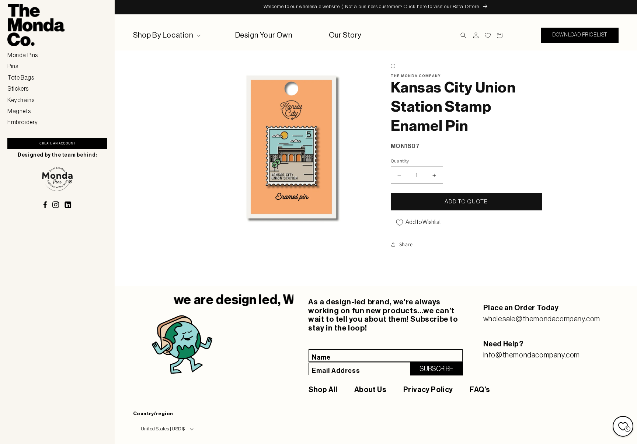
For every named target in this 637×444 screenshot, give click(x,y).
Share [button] (406, 244)
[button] (166, 35)
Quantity (400, 161)
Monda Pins (22, 55)
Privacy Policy (428, 390)
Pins (12, 66)
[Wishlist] (487, 35)
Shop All (323, 390)
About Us (370, 390)
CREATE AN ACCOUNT (57, 143)
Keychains (20, 100)
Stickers (18, 89)
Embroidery (22, 122)
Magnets (19, 111)
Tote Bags (20, 78)
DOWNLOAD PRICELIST (580, 35)
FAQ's (480, 390)
